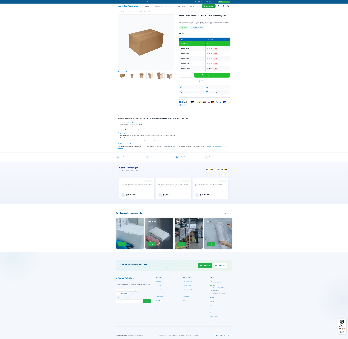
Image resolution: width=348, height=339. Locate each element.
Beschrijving (123, 112)
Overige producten (181, 6)
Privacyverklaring (162, 335)
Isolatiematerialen (158, 6)
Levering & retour (142, 112)
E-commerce (186, 296)
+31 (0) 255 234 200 (198, 1)
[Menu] (345, 320)
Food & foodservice (187, 281)
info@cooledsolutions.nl (210, 1)
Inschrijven (146, 301)
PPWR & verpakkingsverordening (217, 308)
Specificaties (132, 112)
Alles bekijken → (228, 213)
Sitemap (212, 320)
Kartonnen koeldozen (161, 292)
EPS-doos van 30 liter (176, 146)
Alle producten (159, 307)
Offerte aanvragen (214, 316)
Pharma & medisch (187, 285)
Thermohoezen (159, 296)
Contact (212, 312)
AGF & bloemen (186, 292)
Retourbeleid (181, 335)
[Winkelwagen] (228, 6)
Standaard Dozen (124, 11)
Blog (211, 305)
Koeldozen (147, 6)
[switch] (342, 332)
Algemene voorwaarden (172, 335)
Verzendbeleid (188, 335)
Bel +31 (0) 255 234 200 (220, 265)
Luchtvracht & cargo (187, 289)
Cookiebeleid (196, 335)
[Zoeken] (219, 6)
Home (119, 11)
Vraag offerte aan (204, 265)
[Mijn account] (223, 6)
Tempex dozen (159, 289)
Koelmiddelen (169, 6)
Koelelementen (159, 304)
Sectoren (192, 6)
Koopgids (185, 300)
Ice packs (158, 300)
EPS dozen (158, 285)
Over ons (212, 301)
